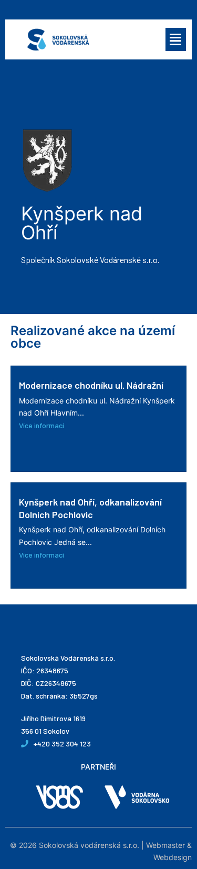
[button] (176, 39)
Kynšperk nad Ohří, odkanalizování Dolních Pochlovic (90, 508)
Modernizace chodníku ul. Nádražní (91, 385)
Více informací (41, 425)
